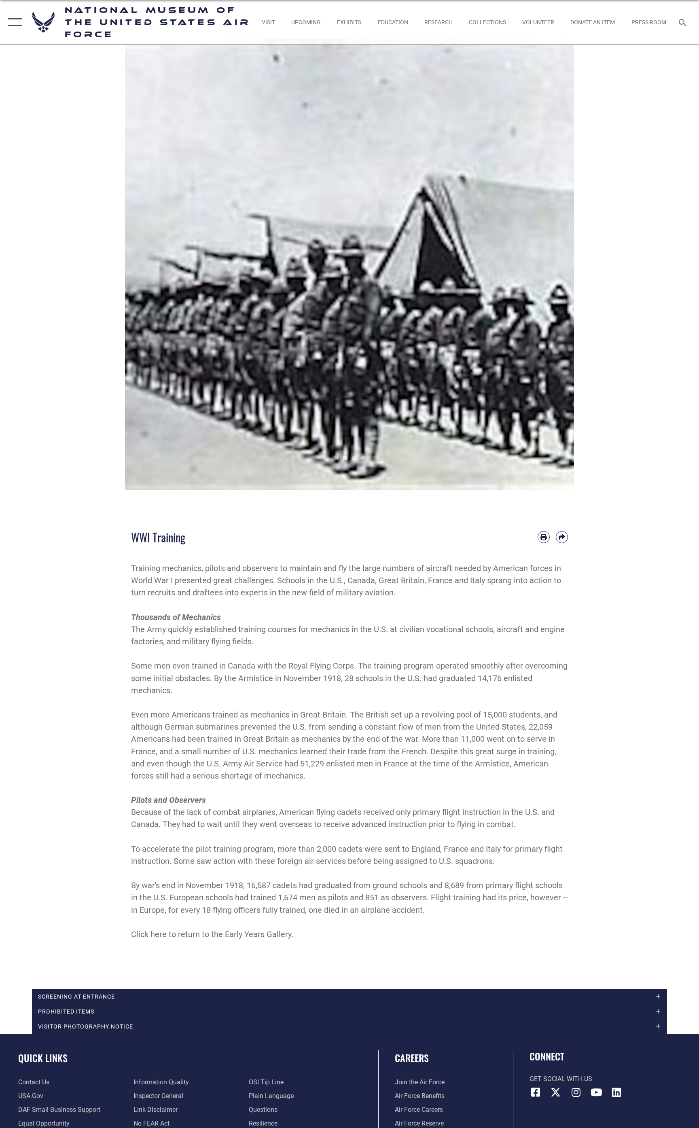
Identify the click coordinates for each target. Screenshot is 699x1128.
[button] (13, 22)
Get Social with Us (561, 1079)
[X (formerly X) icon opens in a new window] (556, 1092)
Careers (412, 1057)
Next (551, 264)
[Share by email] (562, 537)
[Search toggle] (683, 22)
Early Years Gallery (258, 934)
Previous (147, 264)
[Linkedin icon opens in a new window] (616, 1092)
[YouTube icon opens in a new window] (596, 1092)
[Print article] (544, 537)
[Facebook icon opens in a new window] (536, 1092)
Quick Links (43, 1057)
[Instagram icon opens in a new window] (576, 1092)
